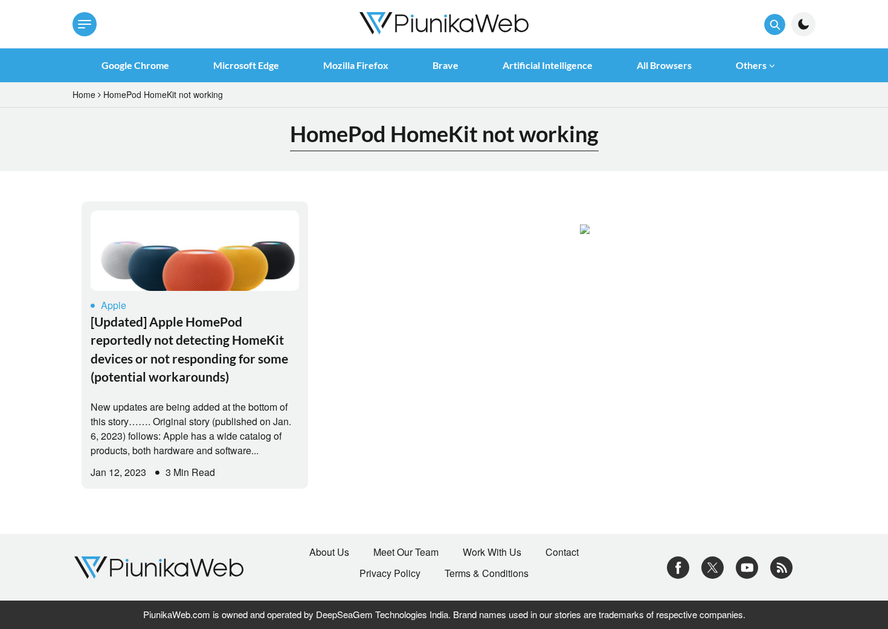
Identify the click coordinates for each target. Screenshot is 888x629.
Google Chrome (135, 65)
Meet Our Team (406, 552)
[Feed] (781, 566)
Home (83, 94)
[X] (712, 566)
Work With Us (492, 552)
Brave (445, 65)
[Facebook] (678, 566)
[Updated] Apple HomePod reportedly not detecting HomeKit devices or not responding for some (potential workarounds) (189, 349)
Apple (113, 305)
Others (751, 65)
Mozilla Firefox (355, 65)
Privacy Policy (389, 573)
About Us (329, 552)
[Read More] (195, 250)
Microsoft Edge (246, 65)
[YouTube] (747, 566)
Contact (562, 552)
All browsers (664, 65)
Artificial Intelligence (548, 65)
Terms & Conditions (487, 573)
